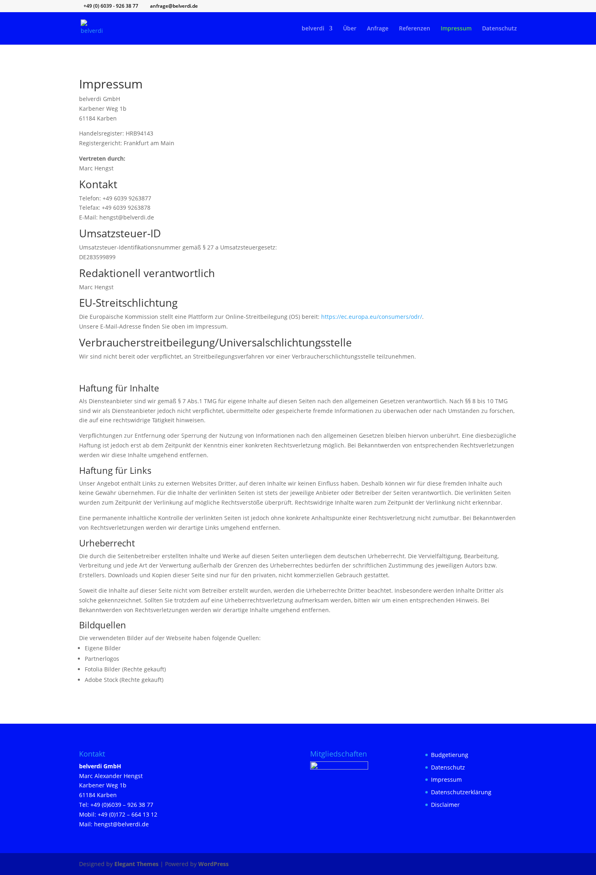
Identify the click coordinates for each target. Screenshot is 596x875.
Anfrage (377, 29)
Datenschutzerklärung (461, 792)
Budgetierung (449, 755)
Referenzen (414, 29)
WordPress (213, 864)
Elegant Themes (136, 864)
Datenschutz (499, 29)
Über (349, 29)
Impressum (456, 29)
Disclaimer (445, 804)
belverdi (313, 29)
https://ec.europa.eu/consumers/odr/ (371, 316)
